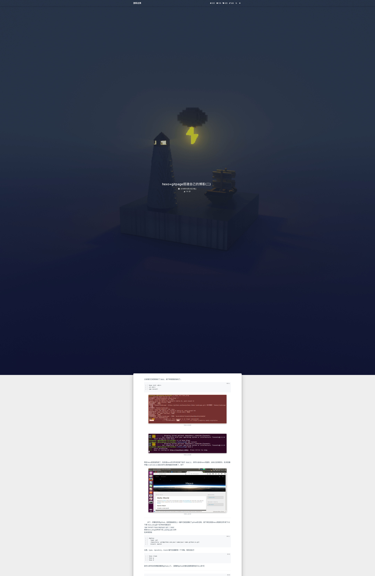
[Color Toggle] (240, 3)
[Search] (236, 3)
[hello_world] (187, 490)
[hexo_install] (187, 409)
